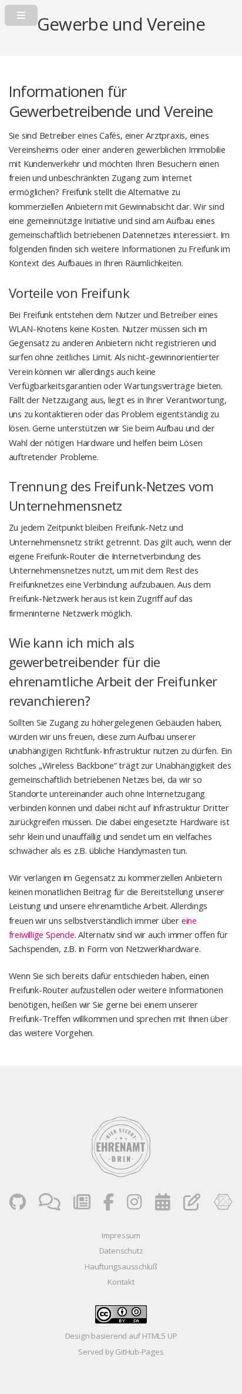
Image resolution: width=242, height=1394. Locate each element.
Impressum (121, 1235)
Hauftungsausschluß (121, 1266)
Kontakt (120, 1281)
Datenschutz (121, 1250)
